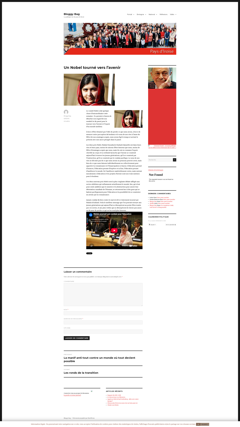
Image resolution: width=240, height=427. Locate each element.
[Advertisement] (162, 117)
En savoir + (205, 424)
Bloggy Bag (72, 14)
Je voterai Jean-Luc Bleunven (116, 397)
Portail (129, 14)
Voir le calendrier (170, 224)
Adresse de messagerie (73, 319)
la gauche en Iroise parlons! (72, 395)
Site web (67, 328)
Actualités (67, 121)
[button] (152, 225)
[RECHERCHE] (174, 159)
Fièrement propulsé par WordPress (83, 418)
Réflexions (163, 14)
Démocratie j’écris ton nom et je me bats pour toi (122, 403)
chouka (152, 203)
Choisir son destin (112, 405)
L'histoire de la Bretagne (155, 170)
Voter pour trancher (163, 197)
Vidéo (172, 14)
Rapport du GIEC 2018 (114, 395)
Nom (66, 309)
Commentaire (69, 281)
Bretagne (140, 14)
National (152, 14)
